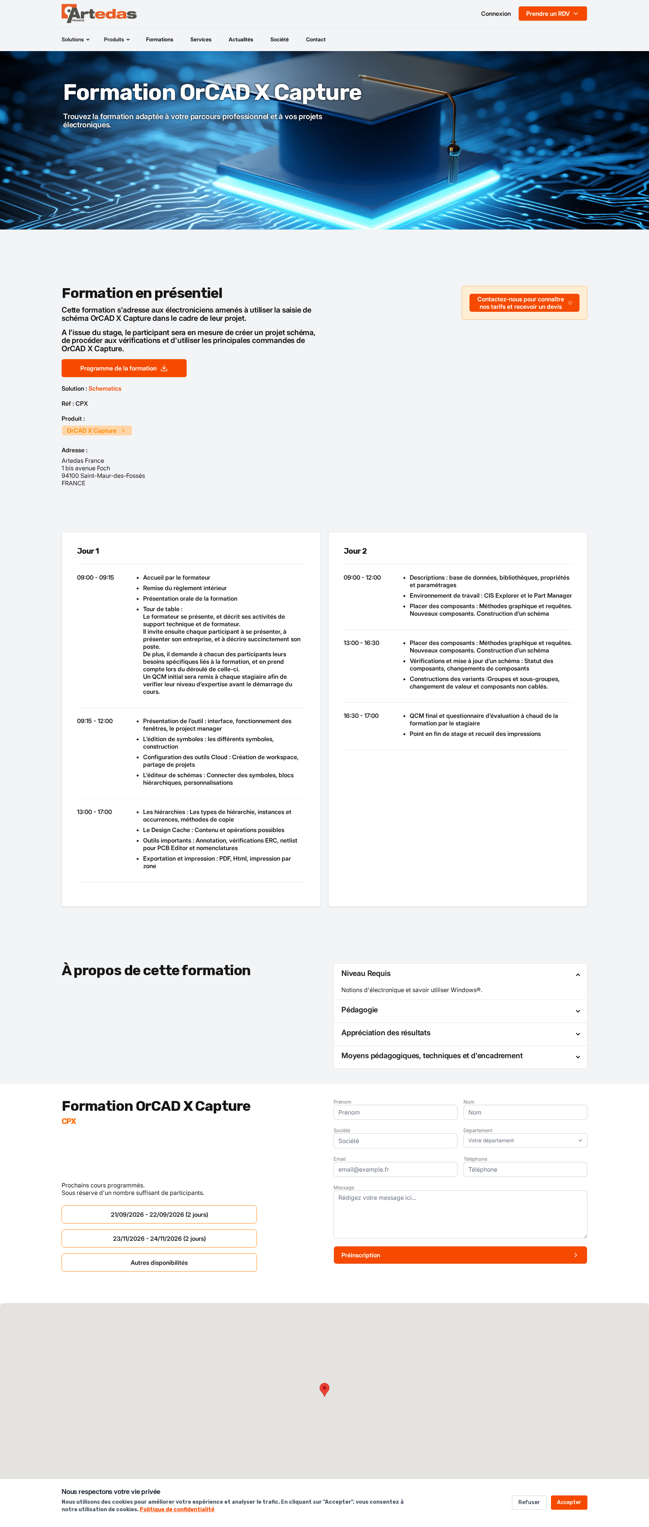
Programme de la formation (118, 368)
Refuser (529, 1502)
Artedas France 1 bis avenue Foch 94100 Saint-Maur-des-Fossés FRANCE (103, 472)
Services (200, 39)
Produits (114, 39)
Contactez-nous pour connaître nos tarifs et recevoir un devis (520, 302)
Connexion (496, 13)
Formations (159, 39)
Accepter (569, 1502)
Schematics (105, 388)
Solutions (73, 39)
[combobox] (525, 1140)
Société (279, 39)
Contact (316, 39)
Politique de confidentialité (177, 1509)
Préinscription (360, 1255)
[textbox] (521, 1140)
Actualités (241, 39)
